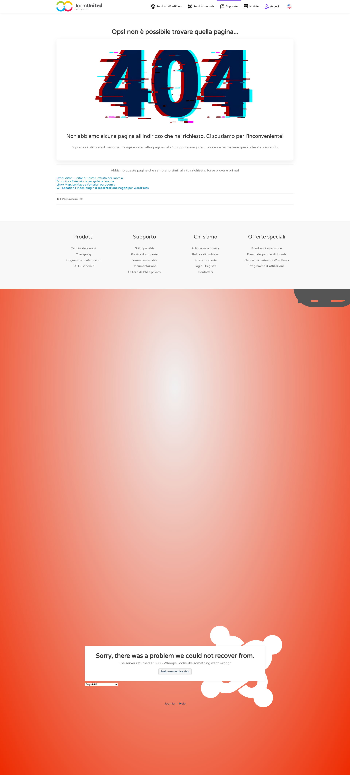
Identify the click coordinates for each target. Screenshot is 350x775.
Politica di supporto (144, 254)
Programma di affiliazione (267, 266)
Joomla (170, 703)
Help (182, 703)
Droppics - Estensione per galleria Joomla (85, 181)
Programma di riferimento (83, 260)
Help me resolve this (175, 671)
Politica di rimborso (205, 254)
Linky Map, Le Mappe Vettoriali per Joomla (86, 184)
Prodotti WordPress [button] (169, 6)
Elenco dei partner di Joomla (266, 254)
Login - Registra (206, 266)
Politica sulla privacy (205, 248)
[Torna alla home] (79, 6)
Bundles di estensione (266, 248)
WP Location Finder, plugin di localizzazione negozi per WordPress (103, 188)
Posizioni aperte (206, 260)
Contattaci (205, 272)
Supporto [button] (232, 6)
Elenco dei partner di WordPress (266, 260)
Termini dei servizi (83, 248)
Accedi (274, 6)
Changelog (83, 254)
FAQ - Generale (83, 266)
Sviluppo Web (144, 248)
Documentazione (144, 266)
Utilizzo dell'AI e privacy (144, 272)
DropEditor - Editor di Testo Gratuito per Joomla (90, 178)
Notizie (253, 6)
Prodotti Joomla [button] (203, 6)
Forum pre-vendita (145, 260)
